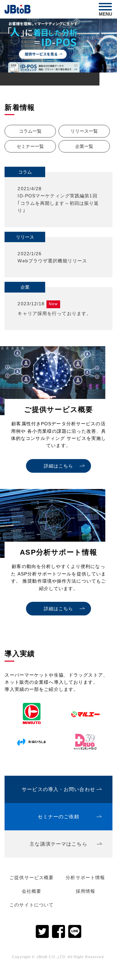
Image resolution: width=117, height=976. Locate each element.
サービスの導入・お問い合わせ (58, 789)
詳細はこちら (58, 465)
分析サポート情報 (85, 877)
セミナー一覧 (30, 146)
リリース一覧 (84, 131)
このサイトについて (31, 904)
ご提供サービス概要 (31, 877)
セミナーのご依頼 (59, 816)
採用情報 (85, 891)
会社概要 (31, 891)
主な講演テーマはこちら (58, 844)
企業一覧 (84, 146)
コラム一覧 (30, 131)
